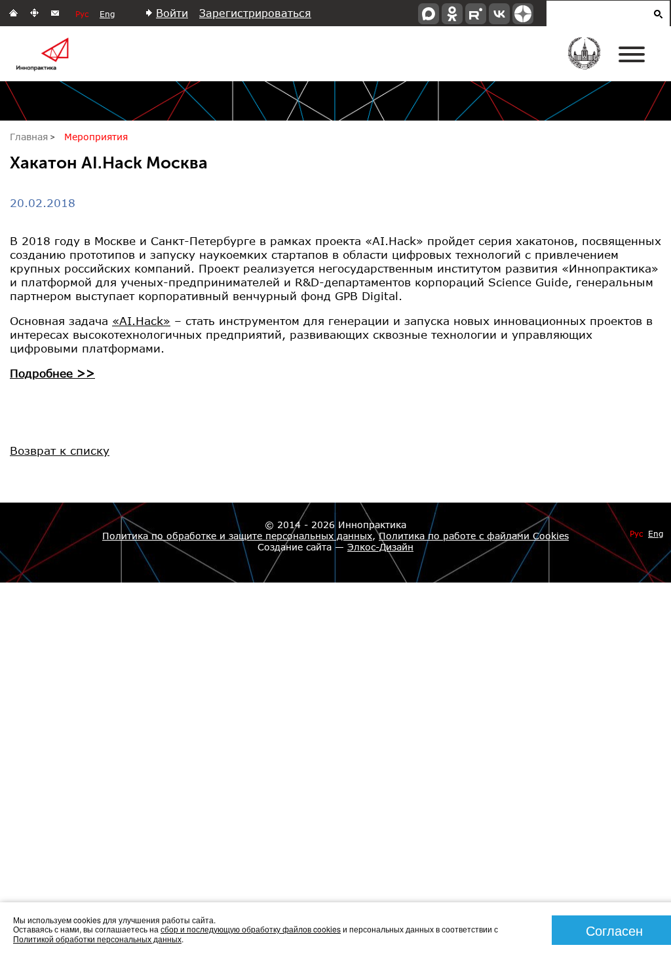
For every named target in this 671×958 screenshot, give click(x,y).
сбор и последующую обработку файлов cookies (251, 928)
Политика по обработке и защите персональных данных (237, 535)
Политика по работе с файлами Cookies (474, 535)
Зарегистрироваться (255, 13)
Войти (172, 13)
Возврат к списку (59, 450)
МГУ (592, 62)
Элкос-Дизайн (380, 546)
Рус (81, 14)
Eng (107, 14)
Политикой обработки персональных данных (97, 938)
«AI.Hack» (141, 321)
